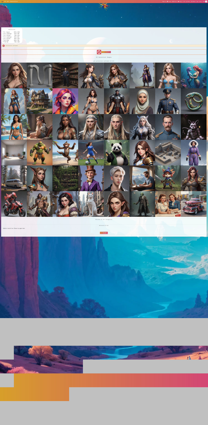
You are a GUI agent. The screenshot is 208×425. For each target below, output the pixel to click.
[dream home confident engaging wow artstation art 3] (39, 101)
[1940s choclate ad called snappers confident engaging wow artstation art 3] (168, 204)
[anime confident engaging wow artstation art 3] (91, 75)
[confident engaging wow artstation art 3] (117, 75)
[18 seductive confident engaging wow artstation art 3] (14, 75)
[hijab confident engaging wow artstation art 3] (142, 101)
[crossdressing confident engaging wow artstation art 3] (168, 75)
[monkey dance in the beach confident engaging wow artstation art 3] (65, 152)
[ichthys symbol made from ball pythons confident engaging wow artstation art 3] (194, 101)
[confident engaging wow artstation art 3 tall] (142, 75)
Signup (200, 1)
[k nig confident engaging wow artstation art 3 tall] (65, 127)
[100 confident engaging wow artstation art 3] (39, 204)
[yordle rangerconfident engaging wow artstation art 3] (168, 178)
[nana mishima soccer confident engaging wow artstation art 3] (91, 152)
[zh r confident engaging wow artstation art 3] (194, 178)
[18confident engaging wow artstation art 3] (117, 204)
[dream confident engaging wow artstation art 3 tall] (14, 101)
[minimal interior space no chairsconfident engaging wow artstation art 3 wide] (14, 152)
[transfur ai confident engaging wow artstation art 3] (39, 178)
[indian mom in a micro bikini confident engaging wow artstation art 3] (14, 127)
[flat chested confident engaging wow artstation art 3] (91, 101)
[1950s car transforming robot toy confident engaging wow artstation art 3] (194, 204)
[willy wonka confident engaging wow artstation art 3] (91, 178)
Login (197, 1)
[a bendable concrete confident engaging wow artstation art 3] (39, 75)
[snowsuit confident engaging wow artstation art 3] (194, 152)
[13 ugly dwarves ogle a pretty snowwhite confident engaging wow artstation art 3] (65, 204)
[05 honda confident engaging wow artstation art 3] (14, 204)
